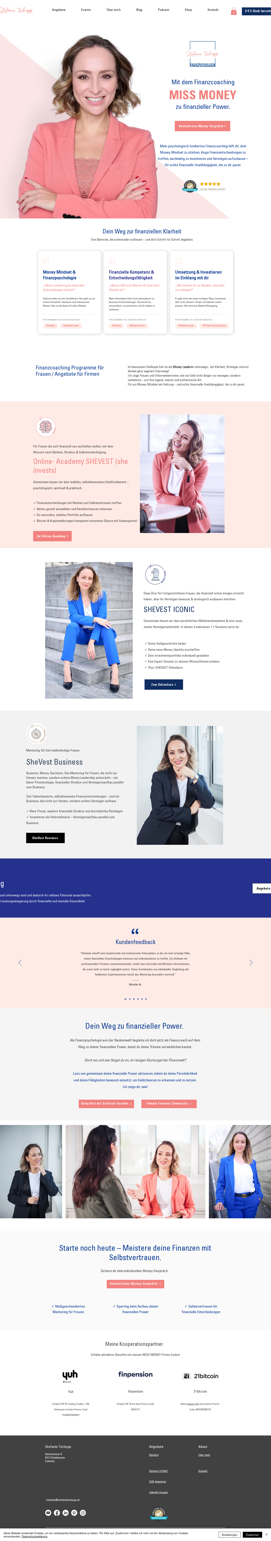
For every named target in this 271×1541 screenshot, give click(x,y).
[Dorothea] (129, 999)
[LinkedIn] (65, 1513)
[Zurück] (19, 963)
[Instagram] (83, 1513)
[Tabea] (142, 999)
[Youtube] (48, 1513)
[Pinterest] (74, 1513)
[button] (59, 10)
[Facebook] (57, 1513)
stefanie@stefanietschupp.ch (63, 1500)
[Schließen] (266, 1534)
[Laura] (137, 999)
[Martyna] (146, 999)
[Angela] (133, 999)
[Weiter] (251, 963)
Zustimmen (252, 1535)
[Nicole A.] (125, 999)
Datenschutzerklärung (34, 1536)
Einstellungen (229, 1535)
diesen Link (193, 1404)
